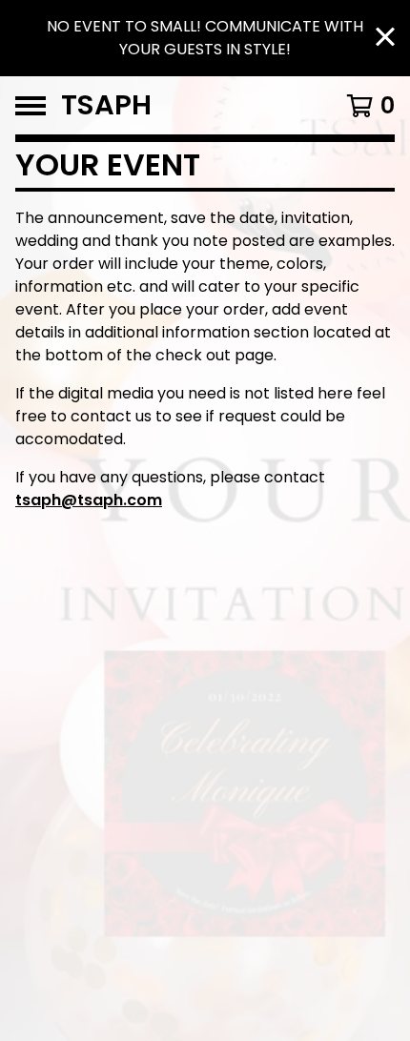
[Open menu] (30, 105)
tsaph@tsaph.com (88, 500)
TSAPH (106, 105)
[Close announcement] (385, 38)
